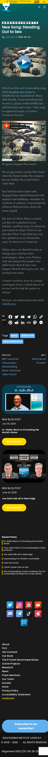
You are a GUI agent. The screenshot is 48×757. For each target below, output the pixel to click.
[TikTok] (28, 613)
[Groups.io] (24, 622)
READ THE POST (14, 441)
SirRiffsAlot (9, 304)
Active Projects (11, 663)
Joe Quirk (10, 37)
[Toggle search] (39, 7)
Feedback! (8, 698)
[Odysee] (38, 613)
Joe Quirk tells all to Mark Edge (18, 554)
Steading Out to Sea (20, 91)
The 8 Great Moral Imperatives (20, 659)
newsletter (27, 335)
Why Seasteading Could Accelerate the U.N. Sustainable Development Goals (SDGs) (24, 572)
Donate (6, 683)
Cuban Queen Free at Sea (16, 567)
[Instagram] (19, 605)
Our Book (7, 655)
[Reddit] (38, 605)
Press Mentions (11, 675)
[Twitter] (10, 605)
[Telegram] (19, 613)
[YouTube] (28, 605)
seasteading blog (12, 341)
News (5, 671)
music (14, 335)
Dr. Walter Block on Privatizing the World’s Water (23, 542)
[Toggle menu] (44, 7)
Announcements (20, 22)
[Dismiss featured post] (44, 2)
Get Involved (9, 652)
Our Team (8, 679)
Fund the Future (11, 562)
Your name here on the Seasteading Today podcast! (24, 548)
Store (5, 686)
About (5, 644)
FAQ (4, 648)
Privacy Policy (10, 690)
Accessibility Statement (16, 694)
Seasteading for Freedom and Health (21, 558)
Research (7, 667)
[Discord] (10, 613)
